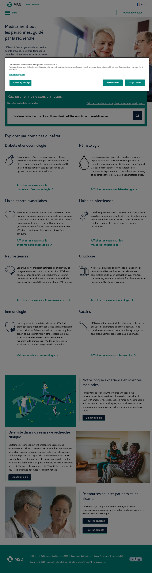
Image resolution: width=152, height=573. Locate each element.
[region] (77, 74)
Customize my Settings (20, 82)
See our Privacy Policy (17, 74)
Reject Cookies (113, 82)
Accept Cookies (135, 82)
